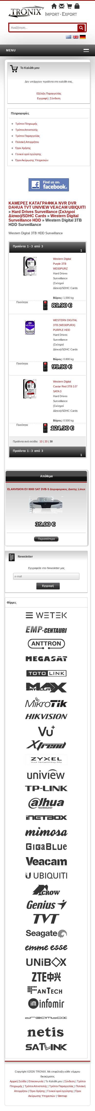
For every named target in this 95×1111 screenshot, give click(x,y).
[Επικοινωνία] (61, 7)
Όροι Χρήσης (23, 148)
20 (46, 441)
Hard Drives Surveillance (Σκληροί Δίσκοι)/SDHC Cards (42, 214)
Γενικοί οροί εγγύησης (28, 154)
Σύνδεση (55, 98)
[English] (76, 36)
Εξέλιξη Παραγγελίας (49, 93)
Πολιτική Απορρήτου (27, 141)
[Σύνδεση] (77, 7)
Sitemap (62, 1095)
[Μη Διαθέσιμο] (45, 305)
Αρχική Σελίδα (18, 1081)
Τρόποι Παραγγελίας (27, 135)
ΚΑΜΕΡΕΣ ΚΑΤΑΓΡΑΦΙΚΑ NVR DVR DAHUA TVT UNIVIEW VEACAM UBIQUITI (47, 205)
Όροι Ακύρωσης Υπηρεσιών (31, 160)
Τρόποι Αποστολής (26, 129)
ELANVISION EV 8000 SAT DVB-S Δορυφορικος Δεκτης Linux (46, 489)
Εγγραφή (42, 98)
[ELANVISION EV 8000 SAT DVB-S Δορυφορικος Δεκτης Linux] (46, 505)
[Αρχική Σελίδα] (54, 7)
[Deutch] (83, 36)
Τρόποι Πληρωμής (26, 123)
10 (40, 441)
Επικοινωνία (35, 1081)
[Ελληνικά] (69, 36)
